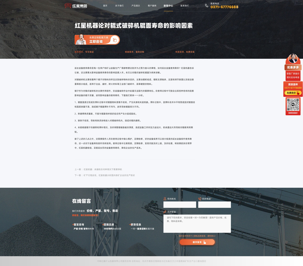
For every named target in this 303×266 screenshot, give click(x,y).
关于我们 (119, 5)
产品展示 (135, 5)
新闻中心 (168, 5)
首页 (105, 5)
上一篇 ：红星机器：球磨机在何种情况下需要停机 (98, 169)
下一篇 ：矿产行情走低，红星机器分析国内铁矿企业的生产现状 (105, 175)
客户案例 (152, 5)
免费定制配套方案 (98, 40)
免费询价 (291, 92)
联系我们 (184, 5)
